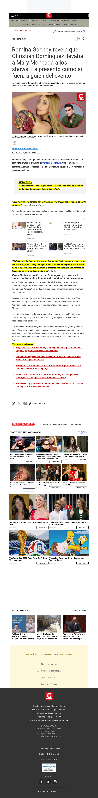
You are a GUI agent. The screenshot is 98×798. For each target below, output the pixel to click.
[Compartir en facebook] (78, 39)
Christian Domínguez (60, 424)
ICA (83, 20)
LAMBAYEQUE (35, 24)
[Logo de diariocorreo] (49, 16)
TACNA (65, 24)
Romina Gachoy (45, 424)
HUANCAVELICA (53, 20)
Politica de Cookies (49, 759)
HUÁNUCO (75, 20)
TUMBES (73, 24)
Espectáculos (19, 39)
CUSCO (43, 20)
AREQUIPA (14, 20)
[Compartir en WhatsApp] (25, 403)
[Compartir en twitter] (83, 39)
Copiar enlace (39, 403)
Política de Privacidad (49, 754)
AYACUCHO (24, 20)
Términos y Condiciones (49, 749)
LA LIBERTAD (24, 24)
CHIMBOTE (34, 20)
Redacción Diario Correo (25, 149)
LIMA (44, 24)
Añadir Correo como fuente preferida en (69, 31)
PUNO (58, 24)
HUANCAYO (65, 20)
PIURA (51, 24)
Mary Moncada (76, 424)
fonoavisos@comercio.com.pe (54, 720)
